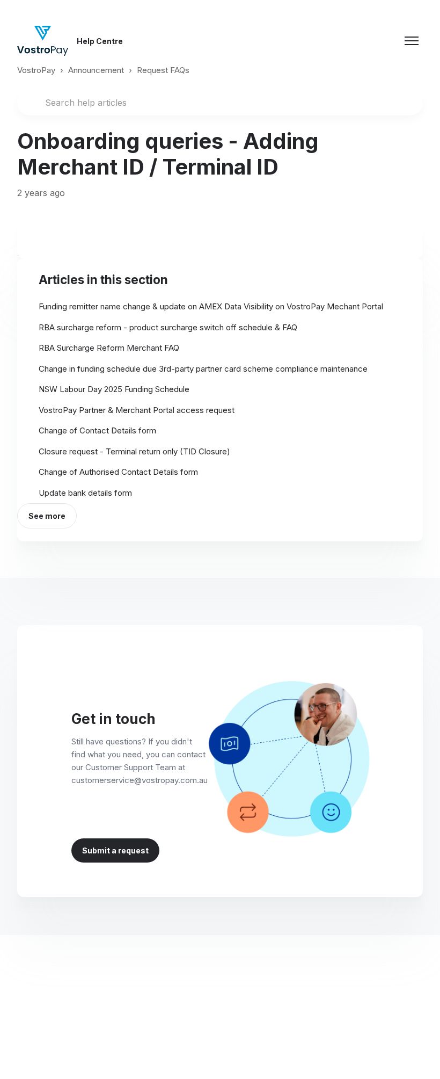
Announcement (96, 70)
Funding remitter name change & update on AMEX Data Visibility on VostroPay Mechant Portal (211, 306)
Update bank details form (85, 493)
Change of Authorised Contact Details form (118, 472)
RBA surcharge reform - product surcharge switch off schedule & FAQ (168, 327)
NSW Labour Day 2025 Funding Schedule (114, 389)
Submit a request (115, 850)
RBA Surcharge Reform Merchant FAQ (109, 348)
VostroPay (36, 70)
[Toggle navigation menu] (411, 41)
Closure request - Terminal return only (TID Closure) (134, 451)
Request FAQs (163, 70)
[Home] (42, 41)
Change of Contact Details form (97, 430)
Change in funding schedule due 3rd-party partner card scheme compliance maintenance (203, 369)
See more (46, 515)
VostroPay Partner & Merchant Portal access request (136, 410)
